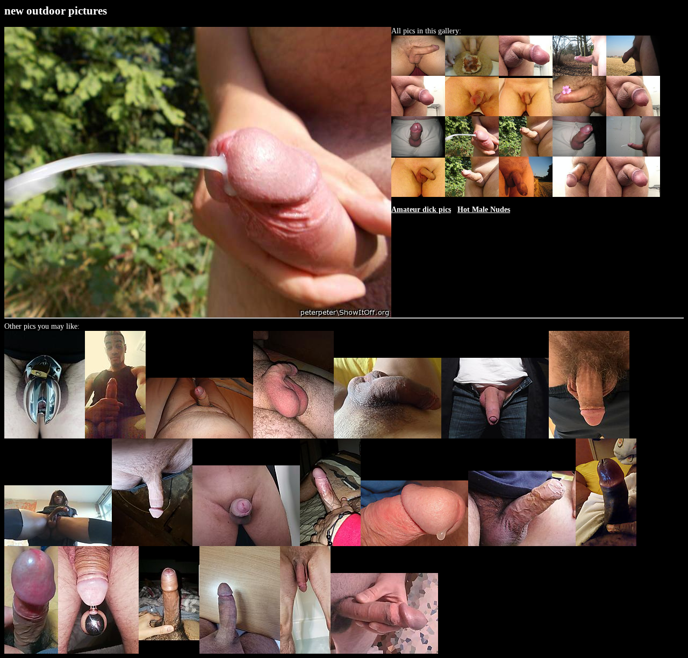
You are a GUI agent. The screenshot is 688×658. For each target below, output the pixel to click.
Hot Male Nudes (483, 210)
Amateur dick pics (421, 210)
